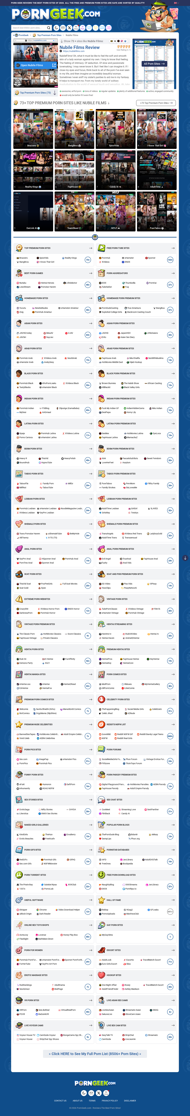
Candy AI (114, 187)
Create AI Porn (108, 27)
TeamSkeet (73, 228)
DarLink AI (32, 228)
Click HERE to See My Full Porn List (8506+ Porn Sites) (95, 1054)
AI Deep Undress (102, 27)
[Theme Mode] (84, 1093)
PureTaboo (155, 228)
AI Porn (82, 28)
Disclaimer (130, 1100)
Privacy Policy (110, 1100)
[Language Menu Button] (176, 3)
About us (77, 1100)
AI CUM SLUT (89, 27)
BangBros (73, 145)
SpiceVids (114, 145)
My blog (76, 28)
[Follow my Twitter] (69, 28)
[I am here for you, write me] (63, 28)
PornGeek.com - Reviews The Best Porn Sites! (99, 1108)
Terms (92, 1100)
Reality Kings (32, 187)
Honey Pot (96, 27)
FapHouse (73, 187)
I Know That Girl (155, 145)
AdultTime (155, 187)
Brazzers (32, 145)
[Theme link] (56, 28)
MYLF (114, 228)
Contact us (60, 1100)
